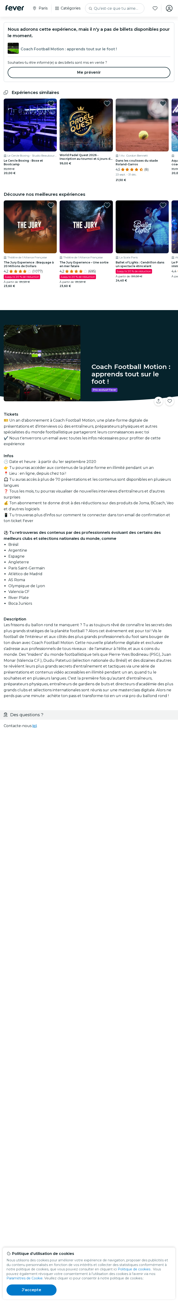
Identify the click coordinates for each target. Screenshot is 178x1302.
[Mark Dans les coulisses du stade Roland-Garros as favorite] (163, 103)
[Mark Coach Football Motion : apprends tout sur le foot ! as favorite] (169, 401)
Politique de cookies (134, 1269)
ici (34, 726)
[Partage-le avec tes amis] (158, 401)
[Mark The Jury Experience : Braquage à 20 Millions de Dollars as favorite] (51, 205)
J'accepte (31, 1290)
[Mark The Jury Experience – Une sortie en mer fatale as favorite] (107, 205)
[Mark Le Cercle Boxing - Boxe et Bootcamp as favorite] (51, 103)
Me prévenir (89, 72)
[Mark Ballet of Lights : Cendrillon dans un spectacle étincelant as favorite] (163, 205)
